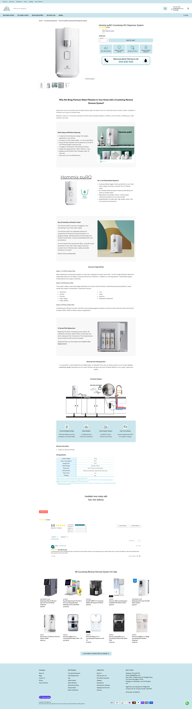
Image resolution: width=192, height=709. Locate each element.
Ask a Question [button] (122, 525)
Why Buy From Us (102, 675)
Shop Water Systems (8, 15)
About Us (5, 1)
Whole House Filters (73, 685)
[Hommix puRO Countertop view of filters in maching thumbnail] (61, 85)
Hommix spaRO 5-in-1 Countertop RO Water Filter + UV (72, 637)
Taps (69, 678)
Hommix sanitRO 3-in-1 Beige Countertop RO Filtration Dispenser (140, 638)
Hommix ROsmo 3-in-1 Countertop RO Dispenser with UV (95, 638)
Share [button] (54, 556)
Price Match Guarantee (103, 678)
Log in (186, 15)
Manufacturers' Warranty (103, 685)
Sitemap (99, 690)
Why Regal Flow (51, 15)
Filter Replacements (73, 675)
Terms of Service (38, 1)
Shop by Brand (72, 687)
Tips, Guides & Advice (23, 15)
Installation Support (38, 15)
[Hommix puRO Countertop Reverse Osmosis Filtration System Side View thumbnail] (48, 85)
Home (41, 21)
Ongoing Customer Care (103, 687)
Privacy (25, 1)
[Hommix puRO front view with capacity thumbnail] (67, 85)
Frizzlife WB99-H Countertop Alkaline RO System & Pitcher (94, 602)
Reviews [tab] (54, 537)
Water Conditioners (73, 690)
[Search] (165, 8)
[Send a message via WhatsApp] (187, 703)
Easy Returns (19, 1)
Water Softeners (72, 683)
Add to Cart (43, 511)
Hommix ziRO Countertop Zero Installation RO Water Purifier (118, 602)
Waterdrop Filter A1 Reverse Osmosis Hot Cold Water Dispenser (48, 602)
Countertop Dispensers (50, 21)
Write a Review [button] (135, 525)
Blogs (40, 675)
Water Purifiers (72, 680)
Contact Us (11, 1)
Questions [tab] (63, 537)
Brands (61, 15)
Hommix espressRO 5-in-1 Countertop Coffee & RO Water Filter (118, 638)
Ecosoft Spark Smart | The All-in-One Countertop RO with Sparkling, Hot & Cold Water (72, 602)
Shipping (31, 1)
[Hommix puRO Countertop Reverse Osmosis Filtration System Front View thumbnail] (42, 85)
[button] (138, 556)
